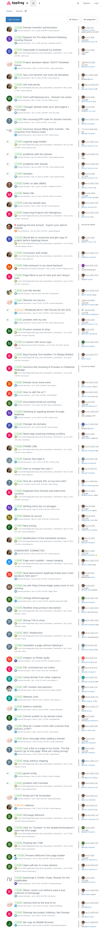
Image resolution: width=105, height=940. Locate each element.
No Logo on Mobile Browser (35, 922)
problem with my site (31, 319)
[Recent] (33, 3)
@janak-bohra (90, 882)
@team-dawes (87, 485)
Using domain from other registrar (38, 677)
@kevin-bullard (87, 565)
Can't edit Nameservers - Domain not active (44, 97)
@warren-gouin (87, 101)
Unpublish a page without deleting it (39, 645)
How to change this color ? (34, 468)
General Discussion (24, 68)
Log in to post (13, 19)
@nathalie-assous (88, 578)
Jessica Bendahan (57, 68)
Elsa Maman (53, 671)
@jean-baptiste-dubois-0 (89, 927)
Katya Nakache (53, 31)
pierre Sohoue (53, 427)
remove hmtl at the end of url (36, 902)
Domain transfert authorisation (36, 27)
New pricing (26, 525)
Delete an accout (29, 516)
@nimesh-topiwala (88, 334)
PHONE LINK (26, 446)
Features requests (23, 661)
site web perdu (28, 84)
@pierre (84, 612)
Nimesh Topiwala (28, 335)
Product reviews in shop (33, 329)
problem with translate (32, 783)
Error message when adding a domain (40, 738)
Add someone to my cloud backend (39, 265)
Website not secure (30, 300)
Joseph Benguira (54, 231)
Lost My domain (28, 290)
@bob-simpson (87, 387)
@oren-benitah (87, 295)
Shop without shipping (32, 760)
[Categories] (27, 3)
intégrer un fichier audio (33, 657)
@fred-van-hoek (89, 111)
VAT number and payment (34, 687)
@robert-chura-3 (88, 242)
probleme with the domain (34, 154)
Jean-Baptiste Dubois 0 (58, 925)
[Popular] (39, 3)
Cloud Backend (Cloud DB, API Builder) (31, 268)
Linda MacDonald (55, 883)
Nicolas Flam (54, 519)
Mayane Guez (68, 268)
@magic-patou (87, 590)
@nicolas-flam (88, 520)
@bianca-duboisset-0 (89, 406)
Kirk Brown (25, 219)
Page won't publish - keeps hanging (39, 560)
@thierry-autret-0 (88, 188)
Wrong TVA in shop (30, 620)
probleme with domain (32, 164)
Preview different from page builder (42, 855)
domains (24, 173)
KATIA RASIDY (52, 395)
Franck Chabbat (54, 776)
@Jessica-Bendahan (87, 712)
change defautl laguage (32, 598)
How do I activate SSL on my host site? (41, 481)
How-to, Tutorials (23, 484)
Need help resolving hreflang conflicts (40, 433)
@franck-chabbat (91, 778)
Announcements (23, 231)
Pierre (24, 614)
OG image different (30, 815)
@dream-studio (87, 197)
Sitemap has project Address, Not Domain (43, 912)
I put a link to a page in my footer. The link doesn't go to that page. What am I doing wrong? (41, 749)
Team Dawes (53, 484)
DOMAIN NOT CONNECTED (29, 550)
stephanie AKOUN (54, 43)
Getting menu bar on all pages (36, 506)
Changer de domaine (31, 424)
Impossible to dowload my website (38, 49)
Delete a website (29, 706)
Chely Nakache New (29, 148)
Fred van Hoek (54, 113)
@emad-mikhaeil (91, 721)
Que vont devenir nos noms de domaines (42, 74)
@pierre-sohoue (89, 30)
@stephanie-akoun (88, 42)
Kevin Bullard (26, 566)
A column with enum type (33, 342)
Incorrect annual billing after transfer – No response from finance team (41, 130)
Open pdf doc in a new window (36, 865)
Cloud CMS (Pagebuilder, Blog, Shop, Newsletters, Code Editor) (39, 53)
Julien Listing (54, 462)
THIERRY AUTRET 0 (55, 186)
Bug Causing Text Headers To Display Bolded (44, 354)
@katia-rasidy (87, 396)
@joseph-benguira (88, 67)
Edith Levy (25, 56)
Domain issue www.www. (33, 382)
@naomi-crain (87, 510)
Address (25, 805)
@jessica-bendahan (89, 743)
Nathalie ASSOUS (54, 579)
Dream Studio (54, 135)
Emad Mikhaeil (55, 719)
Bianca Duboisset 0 (55, 405)
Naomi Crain (53, 417)
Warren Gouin (53, 100)
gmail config (26, 773)
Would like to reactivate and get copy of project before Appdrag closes (40, 239)
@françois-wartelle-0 (90, 531)
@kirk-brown (86, 217)
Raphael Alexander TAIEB (58, 601)
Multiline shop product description (38, 607)
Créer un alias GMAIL (31, 183)
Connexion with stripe (32, 253)
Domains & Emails (23, 31)
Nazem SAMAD (56, 690)
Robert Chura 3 (27, 246)
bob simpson (51, 385)
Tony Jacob (52, 122)
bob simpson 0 (52, 680)
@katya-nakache (88, 80)
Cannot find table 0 (30, 459)
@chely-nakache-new (90, 146)
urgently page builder (31, 141)
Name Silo (25, 193)
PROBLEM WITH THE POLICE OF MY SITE (43, 310)
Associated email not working (36, 402)
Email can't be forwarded (33, 795)
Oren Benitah (54, 293)
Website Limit (27, 696)
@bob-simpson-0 (88, 701)
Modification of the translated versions (41, 538)
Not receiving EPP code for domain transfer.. (44, 119)
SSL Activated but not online (35, 667)
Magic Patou (53, 591)
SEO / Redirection (29, 632)
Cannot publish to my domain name (39, 716)
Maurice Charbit (55, 196)
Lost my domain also (31, 203)
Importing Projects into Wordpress (38, 212)
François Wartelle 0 (28, 532)
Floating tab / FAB (29, 843)
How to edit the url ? (31, 392)
